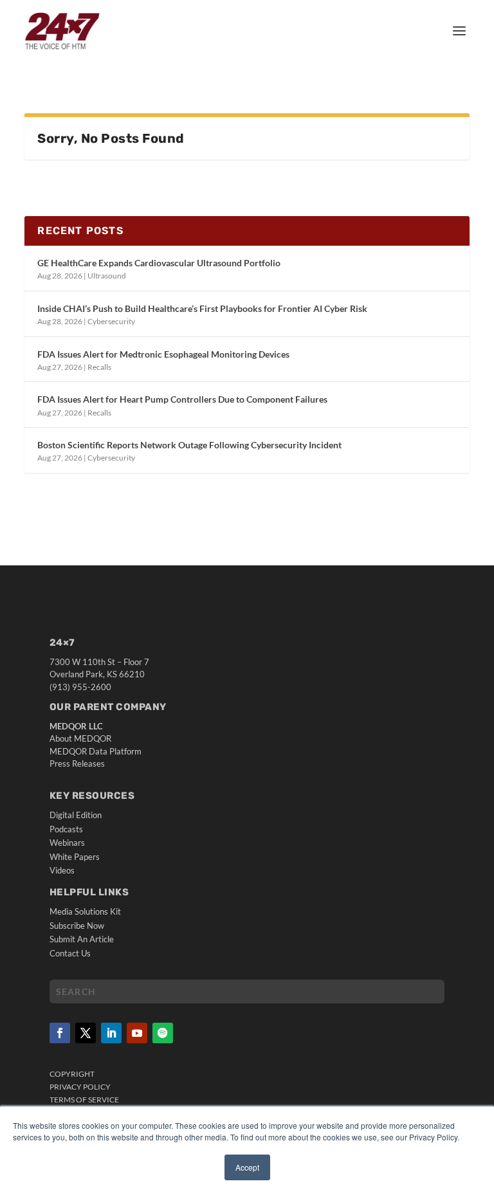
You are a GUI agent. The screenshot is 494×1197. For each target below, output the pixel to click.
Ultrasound (106, 275)
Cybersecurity (111, 321)
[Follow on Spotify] (162, 1033)
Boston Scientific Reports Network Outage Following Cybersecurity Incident (189, 444)
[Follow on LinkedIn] (111, 1033)
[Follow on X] (85, 1033)
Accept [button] (247, 1167)
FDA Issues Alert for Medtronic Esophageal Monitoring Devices (163, 354)
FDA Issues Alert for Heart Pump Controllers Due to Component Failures (182, 399)
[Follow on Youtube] (137, 1033)
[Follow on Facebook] (60, 1033)
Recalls (99, 367)
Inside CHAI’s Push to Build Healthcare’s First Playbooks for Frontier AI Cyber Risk (202, 308)
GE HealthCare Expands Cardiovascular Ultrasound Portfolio (158, 262)
